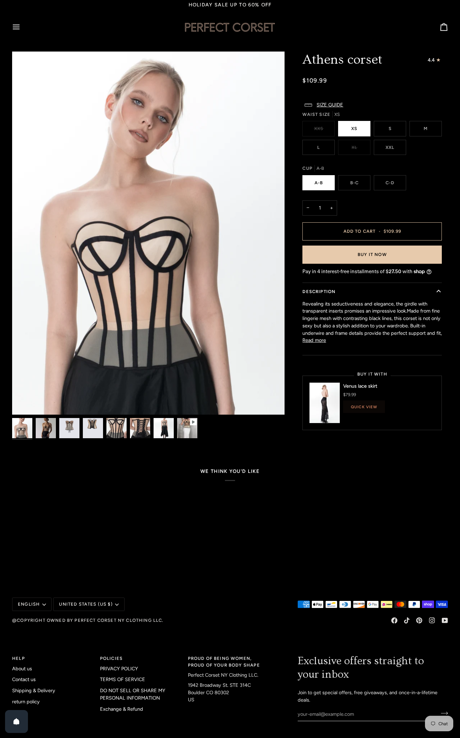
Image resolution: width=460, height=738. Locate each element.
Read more (314, 340)
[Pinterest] (419, 620)
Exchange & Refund (121, 709)
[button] (372, 105)
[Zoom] (25, 402)
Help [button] (18, 658)
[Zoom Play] (148, 233)
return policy (26, 702)
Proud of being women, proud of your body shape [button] (224, 662)
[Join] (442, 713)
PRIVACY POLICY (119, 669)
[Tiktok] (406, 620)
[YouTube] (445, 620)
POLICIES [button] (111, 658)
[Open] (16, 721)
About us (22, 669)
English (29, 604)
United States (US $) (85, 604)
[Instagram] (432, 620)
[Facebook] (394, 620)
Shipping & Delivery (33, 690)
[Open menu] (22, 27)
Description (318, 291)
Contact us (24, 679)
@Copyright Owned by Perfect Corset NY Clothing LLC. (88, 620)
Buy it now (372, 254)
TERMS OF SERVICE (122, 679)
